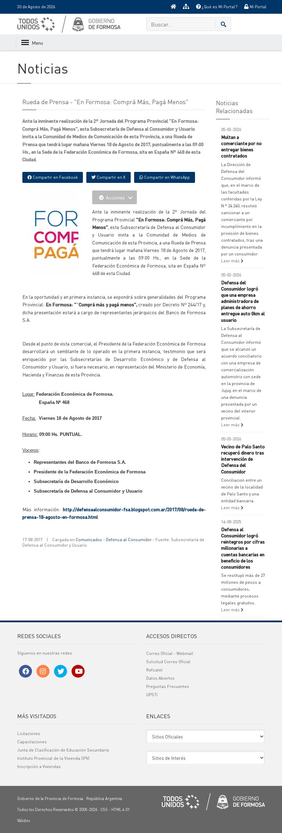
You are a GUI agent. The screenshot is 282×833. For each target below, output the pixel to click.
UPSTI (152, 694)
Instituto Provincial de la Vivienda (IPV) (53, 758)
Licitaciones (28, 733)
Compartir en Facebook (55, 177)
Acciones (115, 197)
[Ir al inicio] (173, 7)
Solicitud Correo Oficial (168, 661)
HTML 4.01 (120, 809)
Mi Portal (258, 6)
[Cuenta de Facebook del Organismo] (25, 671)
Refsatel (154, 669)
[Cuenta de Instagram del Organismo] (43, 671)
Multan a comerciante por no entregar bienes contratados (241, 146)
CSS (104, 809)
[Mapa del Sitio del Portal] (186, 7)
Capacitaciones (32, 741)
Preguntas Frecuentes (167, 686)
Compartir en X (111, 177)
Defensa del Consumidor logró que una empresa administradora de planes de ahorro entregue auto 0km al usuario (243, 301)
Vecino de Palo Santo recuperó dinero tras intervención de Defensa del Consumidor (243, 458)
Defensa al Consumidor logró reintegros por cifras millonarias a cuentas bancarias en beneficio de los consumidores (243, 548)
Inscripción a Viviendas (39, 766)
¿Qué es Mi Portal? (219, 6)
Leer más (231, 260)
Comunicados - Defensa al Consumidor (114, 539)
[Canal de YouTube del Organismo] (78, 671)
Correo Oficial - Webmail (169, 653)
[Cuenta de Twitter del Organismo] (60, 671)
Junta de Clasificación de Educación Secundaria (63, 750)
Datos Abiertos (160, 678)
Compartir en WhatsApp (166, 177)
